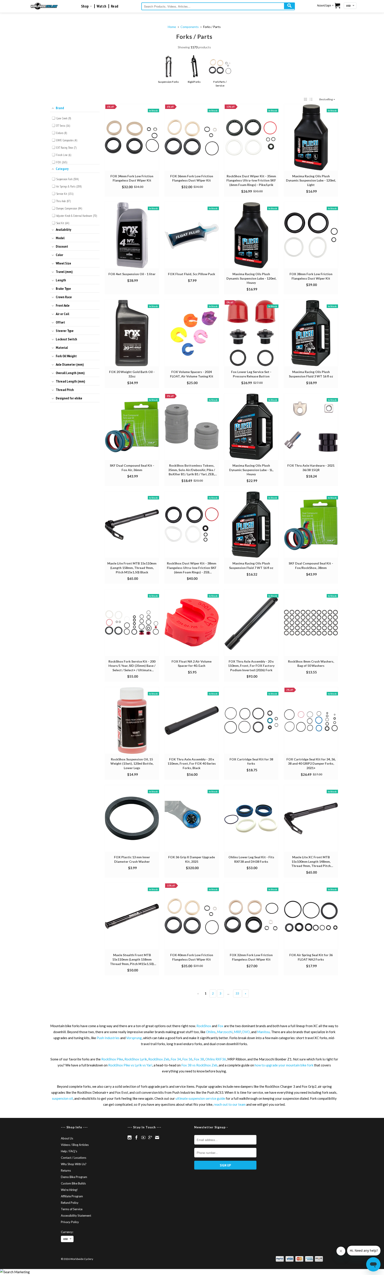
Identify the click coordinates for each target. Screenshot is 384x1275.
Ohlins (211, 1032)
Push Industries (108, 1038)
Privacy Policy (70, 1222)
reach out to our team (230, 1104)
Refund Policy (69, 1202)
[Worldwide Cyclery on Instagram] (130, 1137)
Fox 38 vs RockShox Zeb (199, 1065)
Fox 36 (187, 1059)
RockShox (203, 1026)
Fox (220, 1026)
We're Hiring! (69, 1190)
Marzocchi (224, 1032)
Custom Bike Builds (73, 1183)
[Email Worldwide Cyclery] (157, 1137)
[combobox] (218, 6)
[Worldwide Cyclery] (44, 6)
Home (172, 27)
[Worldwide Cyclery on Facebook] (136, 1137)
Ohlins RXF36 (215, 1059)
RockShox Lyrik (135, 1059)
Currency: (67, 1232)
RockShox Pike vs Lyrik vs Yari (130, 1065)
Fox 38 (199, 1059)
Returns (66, 1170)
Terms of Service (71, 1209)
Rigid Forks (194, 81)
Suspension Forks (168, 81)
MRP (237, 1032)
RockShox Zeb (158, 1059)
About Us (67, 1138)
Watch (101, 6)
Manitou (263, 1032)
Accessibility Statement (76, 1215)
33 (237, 993)
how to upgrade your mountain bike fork (284, 1065)
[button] (305, 99)
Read (114, 6)
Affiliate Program (72, 1196)
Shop (85, 6)
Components (189, 27)
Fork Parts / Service (220, 83)
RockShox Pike (112, 1059)
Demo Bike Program (74, 1177)
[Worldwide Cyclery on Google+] (150, 1137)
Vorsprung (134, 1038)
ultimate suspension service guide (200, 1098)
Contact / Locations (73, 1157)
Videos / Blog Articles (75, 1145)
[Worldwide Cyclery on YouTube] (143, 1137)
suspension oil (62, 1098)
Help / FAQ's (69, 1151)
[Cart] (337, 6)
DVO (246, 1032)
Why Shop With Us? (73, 1164)
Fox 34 (176, 1059)
